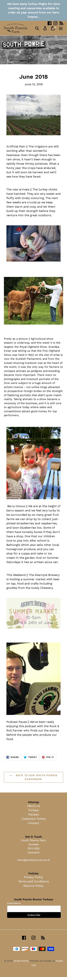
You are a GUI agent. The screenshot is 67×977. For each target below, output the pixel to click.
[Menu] (61, 28)
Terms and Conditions (33, 881)
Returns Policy (33, 885)
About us (33, 806)
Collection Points (34, 818)
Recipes (33, 814)
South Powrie (21, 960)
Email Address (15, 903)
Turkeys (33, 810)
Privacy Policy (33, 877)
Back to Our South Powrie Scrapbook (36, 777)
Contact (33, 823)
